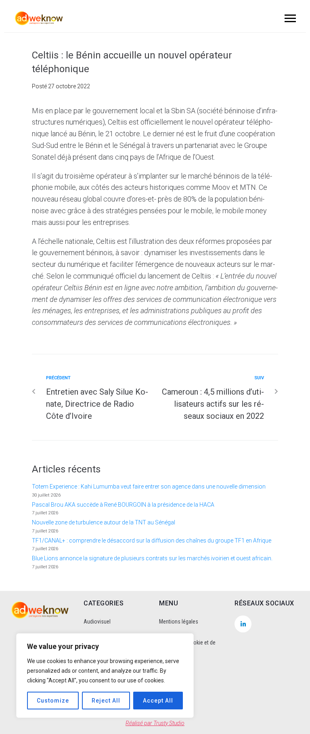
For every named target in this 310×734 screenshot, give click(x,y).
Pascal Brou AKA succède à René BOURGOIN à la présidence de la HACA (123, 504)
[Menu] (289, 18)
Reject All (106, 700)
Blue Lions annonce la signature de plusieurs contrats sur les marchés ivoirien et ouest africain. (152, 558)
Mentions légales (178, 621)
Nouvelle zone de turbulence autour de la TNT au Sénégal (103, 522)
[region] (105, 675)
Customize (53, 700)
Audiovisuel (97, 621)
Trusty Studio (168, 723)
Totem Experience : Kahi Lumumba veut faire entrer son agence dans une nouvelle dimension (149, 486)
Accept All (158, 700)
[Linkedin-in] (243, 623)
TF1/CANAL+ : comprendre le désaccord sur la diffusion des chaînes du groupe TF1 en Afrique (151, 540)
